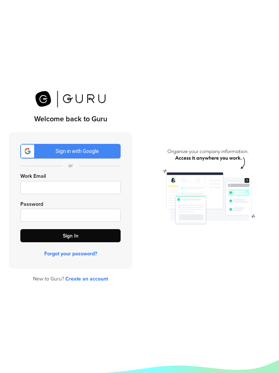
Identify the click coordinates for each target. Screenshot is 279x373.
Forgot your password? (70, 254)
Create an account (86, 279)
